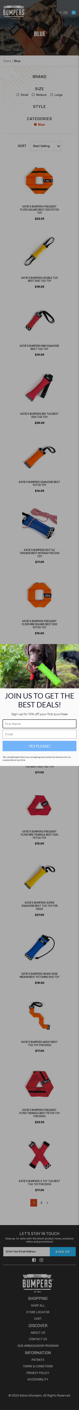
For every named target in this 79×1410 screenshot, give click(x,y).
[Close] (75, 648)
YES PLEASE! (40, 746)
